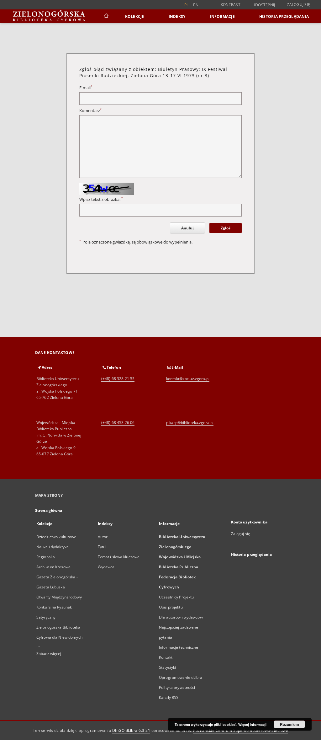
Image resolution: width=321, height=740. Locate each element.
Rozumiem (289, 724)
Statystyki (167, 667)
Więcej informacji (252, 724)
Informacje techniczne (178, 647)
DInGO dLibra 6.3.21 (131, 730)
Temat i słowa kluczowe (119, 557)
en (195, 5)
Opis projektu (171, 607)
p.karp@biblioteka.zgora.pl (189, 422)
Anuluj (187, 228)
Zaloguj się (298, 4)
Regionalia (45, 557)
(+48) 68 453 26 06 (117, 422)
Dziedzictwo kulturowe (56, 536)
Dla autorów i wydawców (181, 617)
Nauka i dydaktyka (52, 547)
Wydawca (106, 567)
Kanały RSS (168, 697)
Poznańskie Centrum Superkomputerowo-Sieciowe (240, 730)
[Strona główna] (106, 16)
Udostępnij (263, 5)
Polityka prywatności (177, 687)
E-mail (85, 87)
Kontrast (230, 4)
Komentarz (90, 110)
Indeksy (177, 16)
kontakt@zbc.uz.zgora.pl (187, 378)
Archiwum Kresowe (53, 567)
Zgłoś (225, 228)
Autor (103, 536)
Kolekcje (134, 16)
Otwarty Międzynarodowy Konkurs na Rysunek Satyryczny (59, 607)
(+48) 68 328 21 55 (117, 378)
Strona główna (48, 510)
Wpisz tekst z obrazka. (101, 199)
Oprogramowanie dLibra (181, 677)
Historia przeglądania (284, 16)
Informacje (222, 16)
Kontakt (165, 657)
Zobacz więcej (48, 653)
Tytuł (102, 547)
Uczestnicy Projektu (176, 597)
